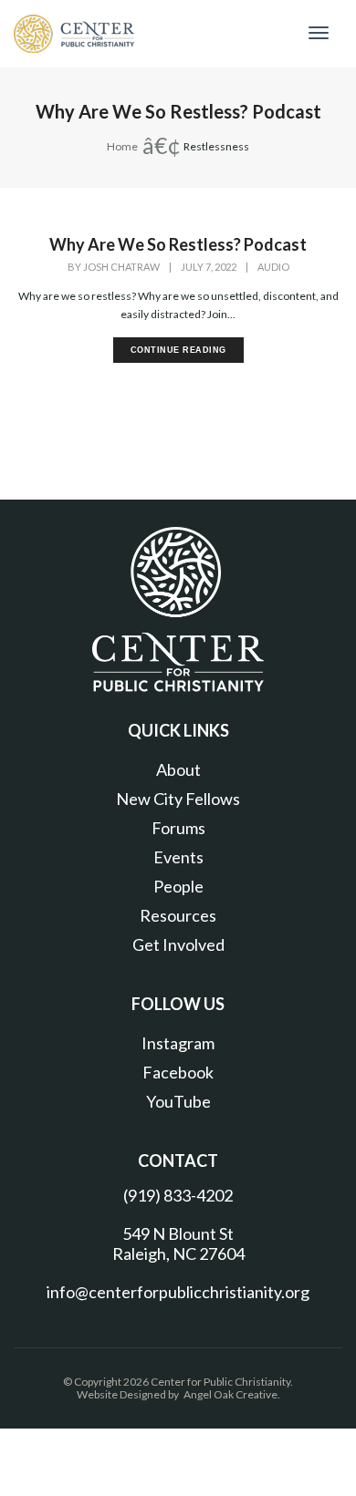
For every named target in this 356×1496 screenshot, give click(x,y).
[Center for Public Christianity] (74, 32)
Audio (273, 267)
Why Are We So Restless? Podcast (178, 244)
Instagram (178, 1043)
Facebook (178, 1072)
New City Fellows (178, 799)
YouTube (178, 1101)
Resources (178, 915)
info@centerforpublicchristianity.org (178, 1292)
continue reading (178, 350)
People (178, 886)
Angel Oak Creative (230, 1394)
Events (178, 857)
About (178, 769)
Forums (178, 828)
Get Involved (178, 944)
